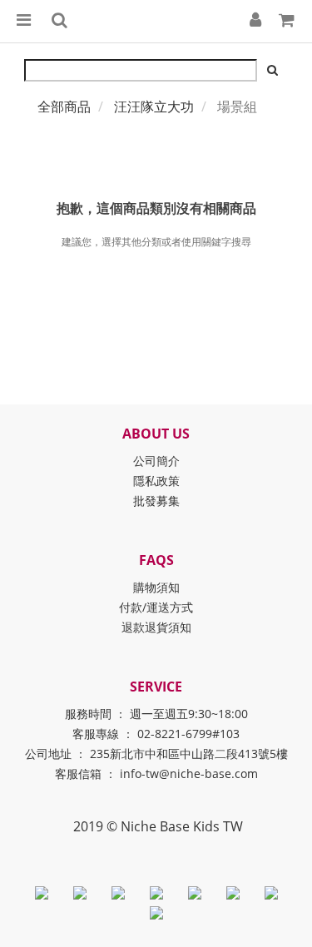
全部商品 (64, 106)
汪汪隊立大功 (154, 106)
